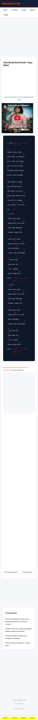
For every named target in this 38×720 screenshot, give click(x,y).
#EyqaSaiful (7, 367)
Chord (23, 10)
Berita (32, 10)
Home (5, 10)
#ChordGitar (7, 370)
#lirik (13, 367)
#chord (25, 367)
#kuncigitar (19, 367)
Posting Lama (27, 572)
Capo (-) (5, 717)
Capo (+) (14, 717)
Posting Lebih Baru (10, 572)
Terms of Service (19, 709)
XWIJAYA (11, 3)
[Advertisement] (19, 37)
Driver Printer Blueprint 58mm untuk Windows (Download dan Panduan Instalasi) (17, 621)
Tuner (5, 15)
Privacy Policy (19, 703)
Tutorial (14, 10)
